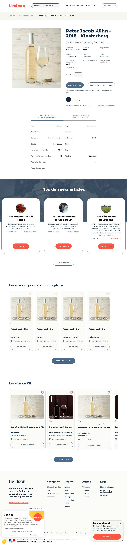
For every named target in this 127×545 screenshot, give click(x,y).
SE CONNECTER (110, 6)
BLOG (88, 6)
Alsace (67, 487)
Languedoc (69, 500)
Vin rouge (86, 487)
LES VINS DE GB (63, 459)
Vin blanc (86, 490)
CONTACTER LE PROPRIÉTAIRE (101, 85)
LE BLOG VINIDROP (63, 263)
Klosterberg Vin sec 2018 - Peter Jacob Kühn (56, 16)
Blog (48, 490)
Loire (66, 503)
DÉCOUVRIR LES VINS (63, 361)
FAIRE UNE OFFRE (74, 85)
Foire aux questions (54, 494)
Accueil (12, 16)
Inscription (51, 497)
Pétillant (85, 497)
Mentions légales (107, 487)
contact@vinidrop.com (18, 503)
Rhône (67, 507)
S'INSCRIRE (107, 537)
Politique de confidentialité (106, 491)
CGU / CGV (104, 495)
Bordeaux (68, 490)
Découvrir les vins (26, 16)
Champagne (69, 497)
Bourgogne (69, 494)
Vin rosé (85, 494)
